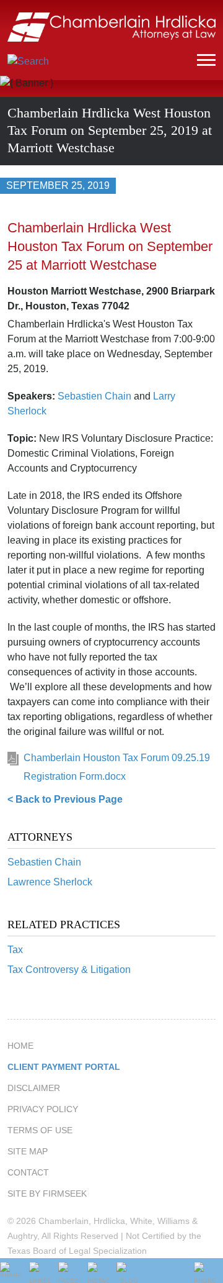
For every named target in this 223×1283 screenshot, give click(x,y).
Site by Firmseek (47, 1194)
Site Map (27, 1151)
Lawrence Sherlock (49, 882)
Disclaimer (33, 1088)
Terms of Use (39, 1130)
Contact (28, 1172)
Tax (15, 949)
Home (20, 1046)
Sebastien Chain (44, 862)
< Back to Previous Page (65, 799)
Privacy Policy (42, 1109)
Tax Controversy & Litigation (69, 969)
